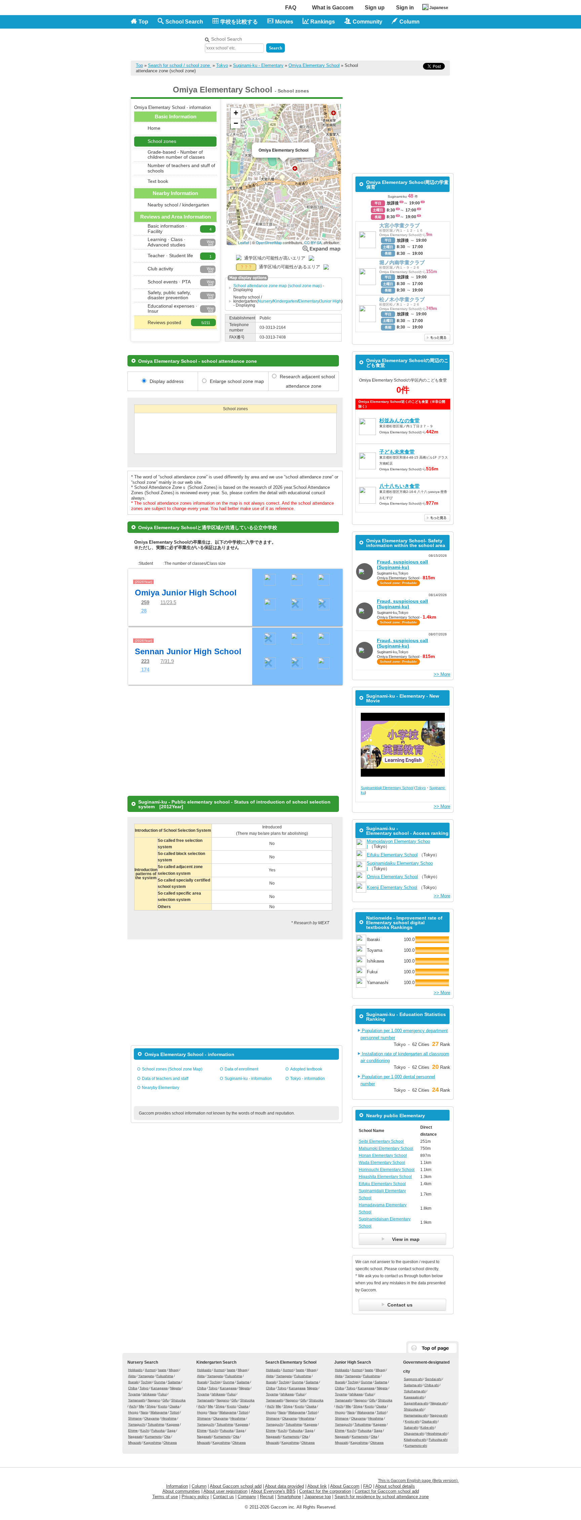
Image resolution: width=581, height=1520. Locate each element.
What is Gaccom (332, 7)
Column (199, 1486)
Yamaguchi (136, 1424)
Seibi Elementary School (381, 1141)
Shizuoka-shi (414, 1409)
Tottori (174, 1412)
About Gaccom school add (236, 1486)
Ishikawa (149, 1394)
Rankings (322, 22)
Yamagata (146, 1376)
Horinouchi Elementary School (387, 1169)
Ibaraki (133, 1382)
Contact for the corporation (325, 1491)
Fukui (162, 1394)
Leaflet (243, 242)
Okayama (151, 1418)
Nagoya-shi (439, 1415)
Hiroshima (169, 1418)
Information (177, 1486)
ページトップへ (432, 1348)
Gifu (165, 1400)
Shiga (151, 1406)
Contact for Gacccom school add (387, 1491)
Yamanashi (136, 1400)
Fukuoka (158, 1430)
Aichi (133, 1406)
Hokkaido (135, 1370)
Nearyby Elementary (160, 1087)
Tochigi (146, 1382)
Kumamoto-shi (416, 1445)
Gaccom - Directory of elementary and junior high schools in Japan (166, 41)
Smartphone (289, 1496)
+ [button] (236, 113)
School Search (184, 22)
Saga (171, 1430)
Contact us (223, 1496)
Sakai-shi (411, 1427)
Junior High (330, 301)
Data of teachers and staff (165, 1078)
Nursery (265, 301)
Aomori (150, 1370)
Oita (167, 1436)
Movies (284, 22)
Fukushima (164, 1376)
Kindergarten (285, 301)
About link (317, 1486)
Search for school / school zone (179, 65)
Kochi (144, 1430)
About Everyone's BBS (273, 1491)
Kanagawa (159, 1388)
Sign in (405, 7)
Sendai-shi (433, 1379)
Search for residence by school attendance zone (382, 1496)
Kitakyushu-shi (415, 1439)
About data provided (284, 1486)
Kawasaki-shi (414, 1397)
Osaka (174, 1406)
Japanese (438, 7)
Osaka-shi (429, 1421)
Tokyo (222, 65)
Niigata (175, 1388)
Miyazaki (134, 1442)
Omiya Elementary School (314, 65)
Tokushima (156, 1424)
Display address (167, 381)
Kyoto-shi (412, 1421)
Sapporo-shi (413, 1379)
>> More (442, 674)
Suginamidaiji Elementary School (387, 788)
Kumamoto (153, 1436)
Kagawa (172, 1424)
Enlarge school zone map (321, 248)
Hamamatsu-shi (416, 1415)
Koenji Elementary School (392, 887)
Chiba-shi (431, 1385)
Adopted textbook (306, 1069)
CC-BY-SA (312, 242)
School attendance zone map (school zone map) (277, 285)
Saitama (174, 1382)
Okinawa (170, 1442)
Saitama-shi (413, 1385)
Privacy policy (195, 1496)
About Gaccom (344, 1486)
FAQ (290, 7)
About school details (395, 1486)
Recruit (267, 1496)
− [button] (236, 123)
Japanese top (318, 1496)
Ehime (133, 1430)
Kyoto (162, 1406)
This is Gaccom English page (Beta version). (418, 1480)
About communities (181, 1491)
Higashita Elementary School (385, 1176)
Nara (144, 1412)
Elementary (308, 301)
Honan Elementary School (383, 1155)
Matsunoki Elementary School (386, 1148)
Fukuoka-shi (438, 1439)
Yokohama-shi (415, 1391)
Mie (141, 1406)
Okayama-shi (414, 1433)
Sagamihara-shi (416, 1403)
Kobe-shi (427, 1427)
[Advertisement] (371, 43)
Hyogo (133, 1412)
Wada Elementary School (382, 1162)
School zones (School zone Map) (172, 1069)
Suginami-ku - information (248, 1078)
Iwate (162, 1370)
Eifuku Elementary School (392, 854)
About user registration (225, 1491)
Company (247, 1496)
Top (143, 22)
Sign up (375, 7)
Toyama (134, 1394)
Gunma (159, 1382)
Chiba (132, 1388)
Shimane (135, 1418)
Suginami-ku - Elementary (258, 65)
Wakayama (158, 1412)
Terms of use (165, 1496)
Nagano (154, 1400)
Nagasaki (135, 1436)
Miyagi (174, 1370)
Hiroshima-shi (436, 1433)
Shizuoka (178, 1400)
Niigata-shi (438, 1403)
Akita (132, 1376)
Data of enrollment (241, 1069)
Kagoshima (152, 1442)
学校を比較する (239, 22)
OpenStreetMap (269, 242)
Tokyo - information (307, 1078)
